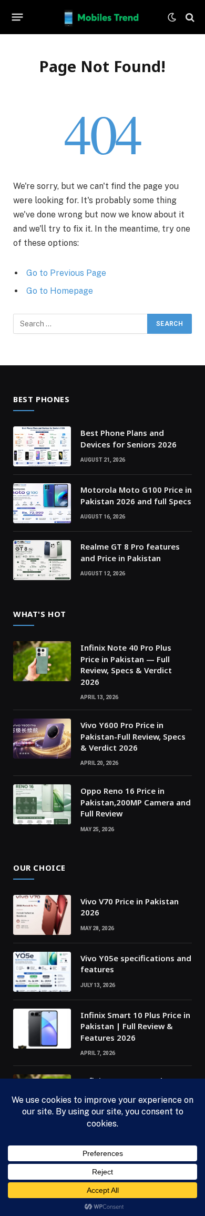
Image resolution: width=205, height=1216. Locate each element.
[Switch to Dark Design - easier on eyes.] (172, 17)
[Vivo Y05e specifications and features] (42, 972)
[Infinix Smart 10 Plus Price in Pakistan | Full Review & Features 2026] (42, 1029)
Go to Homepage (59, 291)
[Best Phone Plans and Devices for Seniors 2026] (42, 446)
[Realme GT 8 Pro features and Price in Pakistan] (42, 560)
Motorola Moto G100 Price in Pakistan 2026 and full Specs (136, 495)
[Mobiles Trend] (102, 17)
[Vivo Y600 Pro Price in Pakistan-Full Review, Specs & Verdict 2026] (42, 739)
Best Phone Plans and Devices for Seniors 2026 (128, 438)
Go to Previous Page (66, 273)
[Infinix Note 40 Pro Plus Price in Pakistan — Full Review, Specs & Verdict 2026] (42, 661)
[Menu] (17, 17)
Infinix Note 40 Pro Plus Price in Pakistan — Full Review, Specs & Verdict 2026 (126, 664)
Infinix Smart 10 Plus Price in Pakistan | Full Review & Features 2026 (135, 1026)
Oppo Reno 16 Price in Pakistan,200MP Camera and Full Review (135, 802)
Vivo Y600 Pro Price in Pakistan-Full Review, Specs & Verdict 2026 (133, 736)
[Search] (188, 17)
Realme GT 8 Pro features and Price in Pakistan (130, 552)
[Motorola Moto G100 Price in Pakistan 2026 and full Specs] (42, 503)
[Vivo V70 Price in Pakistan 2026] (42, 915)
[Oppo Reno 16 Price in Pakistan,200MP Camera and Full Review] (42, 804)
